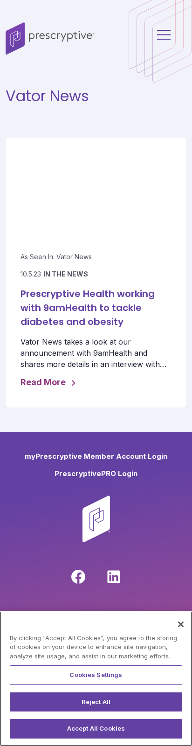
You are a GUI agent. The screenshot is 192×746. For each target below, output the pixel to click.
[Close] (181, 624)
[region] (96, 678)
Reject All (96, 701)
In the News (65, 274)
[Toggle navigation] (11, 56)
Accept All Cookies (96, 728)
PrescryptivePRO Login (96, 473)
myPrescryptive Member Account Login (96, 456)
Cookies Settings (95, 674)
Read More (44, 382)
